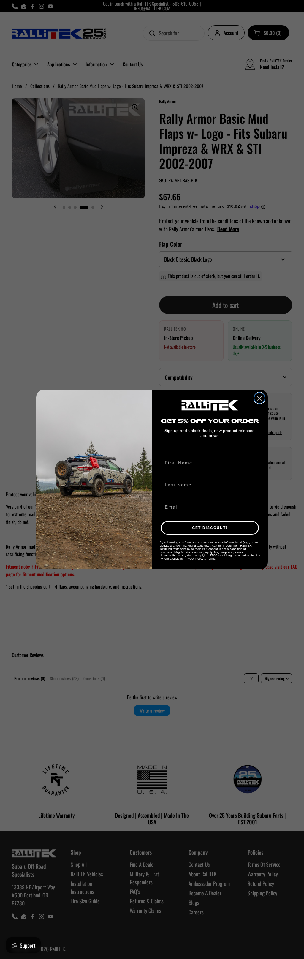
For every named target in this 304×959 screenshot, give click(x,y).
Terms (211, 558)
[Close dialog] (259, 398)
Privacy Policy (194, 558)
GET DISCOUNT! (210, 528)
